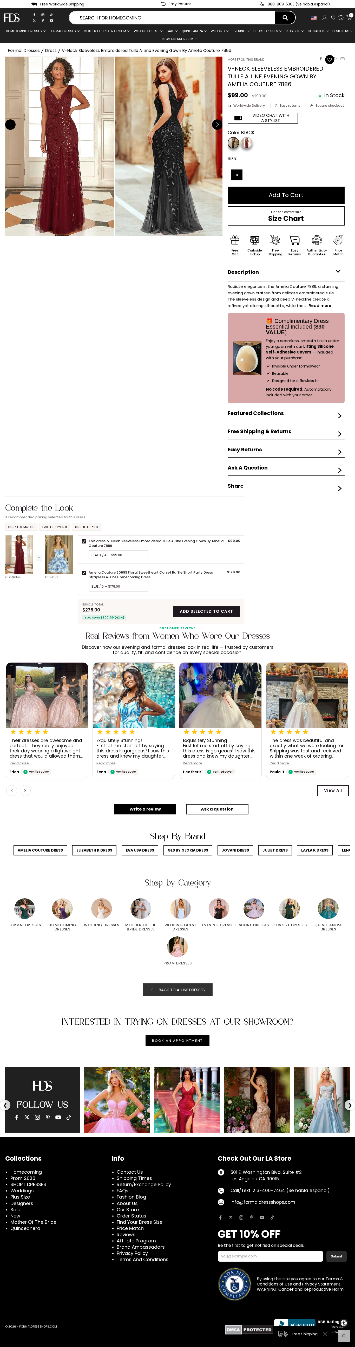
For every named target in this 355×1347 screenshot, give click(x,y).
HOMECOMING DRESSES (24, 31)
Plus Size (20, 1197)
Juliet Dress (275, 850)
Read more (19, 763)
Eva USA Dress (140, 850)
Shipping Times (134, 1178)
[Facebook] (34, 15)
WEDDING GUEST (146, 31)
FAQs (122, 1190)
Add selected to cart (206, 611)
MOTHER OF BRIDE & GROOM (105, 31)
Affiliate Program (136, 1240)
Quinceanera (25, 1228)
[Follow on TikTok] (272, 1217)
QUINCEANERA (192, 31)
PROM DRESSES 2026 (177, 39)
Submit (336, 1256)
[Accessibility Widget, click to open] (343, 1323)
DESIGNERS (340, 31)
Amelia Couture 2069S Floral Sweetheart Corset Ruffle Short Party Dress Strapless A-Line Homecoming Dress (151, 575)
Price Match (130, 1228)
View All (333, 790)
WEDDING (218, 31)
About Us (127, 1203)
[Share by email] (342, 59)
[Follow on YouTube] (262, 1217)
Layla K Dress (314, 850)
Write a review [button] (145, 809)
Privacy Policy (132, 1253)
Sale (170, 31)
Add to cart (286, 195)
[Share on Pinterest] (335, 59)
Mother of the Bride (33, 1222)
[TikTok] (51, 15)
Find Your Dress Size (139, 1222)
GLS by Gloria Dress (188, 850)
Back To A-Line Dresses (182, 989)
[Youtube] (51, 20)
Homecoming (26, 1172)
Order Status (131, 1216)
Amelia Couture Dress (40, 850)
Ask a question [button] (217, 809)
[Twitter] (34, 20)
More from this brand (246, 59)
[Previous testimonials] (11, 790)
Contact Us (130, 1172)
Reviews (126, 1234)
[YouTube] (58, 1117)
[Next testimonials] (25, 790)
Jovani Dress (235, 850)
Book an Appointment (177, 1040)
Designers (21, 1203)
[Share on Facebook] (321, 59)
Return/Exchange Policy (144, 1184)
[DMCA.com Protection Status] (249, 1330)
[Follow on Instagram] (241, 1217)
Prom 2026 (22, 1178)
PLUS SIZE (293, 31)
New (15, 1216)
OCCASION (316, 31)
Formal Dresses (24, 50)
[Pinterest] (43, 20)
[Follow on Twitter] (230, 1217)
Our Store (128, 1209)
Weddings (22, 1190)
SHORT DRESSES (265, 31)
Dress (51, 50)
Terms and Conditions (142, 1259)
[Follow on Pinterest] (251, 1217)
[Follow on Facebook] (220, 1217)
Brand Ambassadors (141, 1247)
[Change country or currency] (314, 18)
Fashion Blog (131, 1197)
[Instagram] (43, 15)
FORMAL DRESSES (63, 31)
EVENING (239, 31)
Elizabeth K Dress (94, 850)
